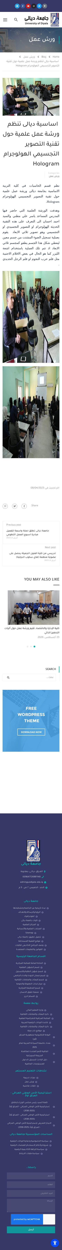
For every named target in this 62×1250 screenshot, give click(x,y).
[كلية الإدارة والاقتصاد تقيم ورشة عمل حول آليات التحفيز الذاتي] (33, 607)
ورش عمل (29, 57)
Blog (44, 57)
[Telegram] (17, 6)
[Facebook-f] (22, 6)
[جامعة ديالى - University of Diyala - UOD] (41, 20)
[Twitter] (39, 6)
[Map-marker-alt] (44, 6)
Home (56, 57)
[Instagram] (33, 6)
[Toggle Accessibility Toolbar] (54, 1242)
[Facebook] (24, 506)
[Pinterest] (5, 506)
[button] (34, 646)
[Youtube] (28, 6)
